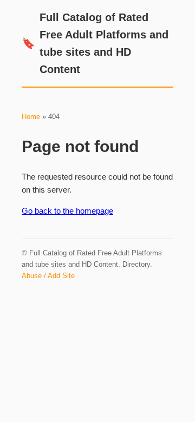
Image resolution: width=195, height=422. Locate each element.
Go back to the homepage (67, 210)
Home (31, 117)
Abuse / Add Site (48, 276)
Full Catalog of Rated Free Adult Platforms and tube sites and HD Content (95, 43)
